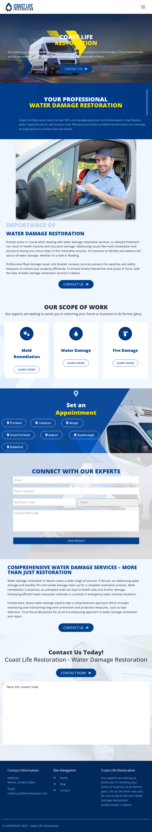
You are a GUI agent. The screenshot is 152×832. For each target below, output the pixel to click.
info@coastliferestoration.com (27, 793)
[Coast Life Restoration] (20, 7)
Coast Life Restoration (118, 770)
